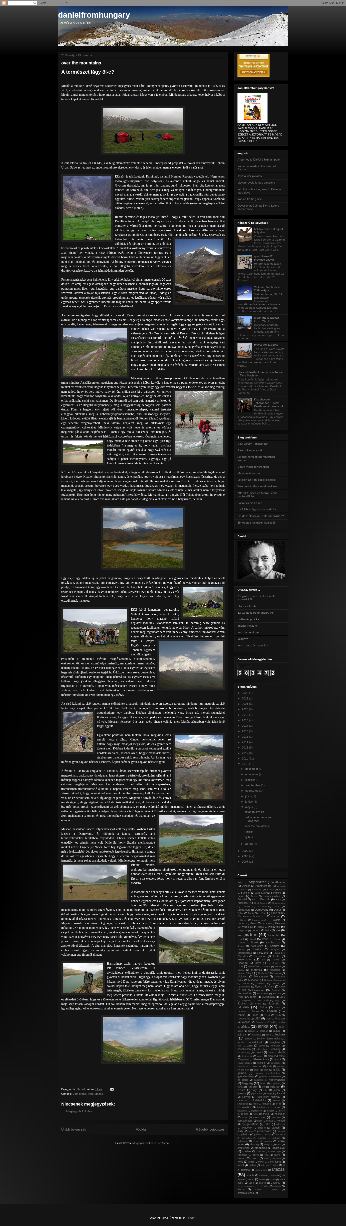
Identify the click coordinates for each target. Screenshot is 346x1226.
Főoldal (141, 1129)
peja (250, 1131)
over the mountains (256, 826)
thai (266, 1158)
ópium (275, 1189)
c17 (239, 1045)
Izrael (240, 939)
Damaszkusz (243, 910)
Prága (240, 997)
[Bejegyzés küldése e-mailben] (112, 1089)
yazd (251, 1183)
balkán (280, 1034)
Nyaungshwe (243, 986)
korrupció (266, 1104)
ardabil (251, 1031)
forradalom (242, 1066)
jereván (241, 1093)
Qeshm (251, 996)
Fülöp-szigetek (259, 920)
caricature (275, 1045)
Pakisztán (258, 990)
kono (255, 1104)
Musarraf (253, 980)
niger (259, 1121)
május (249, 807)
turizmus (265, 1165)
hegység (247, 1083)
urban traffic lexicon (266, 317)
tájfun (275, 1165)
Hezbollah (247, 926)
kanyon (246, 1097)
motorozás (259, 1117)
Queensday (268, 996)
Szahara (242, 1003)
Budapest (242, 903)
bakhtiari (242, 1034)
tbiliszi (254, 1158)
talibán (241, 1158)
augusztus (252, 790)
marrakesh (256, 1111)
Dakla (276, 906)
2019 (245, 714)
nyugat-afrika (250, 1124)
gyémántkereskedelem (270, 1076)
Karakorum (256, 946)
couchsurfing (243, 1052)
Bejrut (240, 896)
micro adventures (248, 632)
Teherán (271, 1011)
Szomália (274, 1003)
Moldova (242, 976)
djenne (244, 1059)
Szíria (263, 1007)
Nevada (261, 983)
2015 (245, 736)
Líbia (240, 966)
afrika (263, 1026)
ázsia (240, 1189)
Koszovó (262, 952)
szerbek (246, 1151)
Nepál (246, 983)
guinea (241, 1073)
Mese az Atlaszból (248, 473)
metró (255, 1114)
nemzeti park (244, 1120)
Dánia (251, 913)
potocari (281, 1131)
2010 (245, 763)
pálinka (257, 1134)
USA (257, 1018)
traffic (261, 1162)
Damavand (79, 1093)
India (268, 930)
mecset (270, 1111)
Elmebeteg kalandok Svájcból (256, 522)
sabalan (262, 1138)
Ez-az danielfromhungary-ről (255, 612)
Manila (278, 966)
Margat (240, 970)
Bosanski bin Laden (249, 503)
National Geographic (274, 980)
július (248, 796)
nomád (281, 1120)
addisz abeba (278, 1022)
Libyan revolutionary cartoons (256, 182)
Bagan (282, 889)
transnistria (274, 1161)
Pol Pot (277, 993)
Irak (278, 930)
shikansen (242, 1141)
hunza (240, 1087)
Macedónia (253, 966)
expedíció (276, 1063)
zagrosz (275, 1182)
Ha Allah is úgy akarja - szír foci (257, 509)
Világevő (242, 638)
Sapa (282, 997)
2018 (245, 720)
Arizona (281, 886)
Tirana (254, 1015)
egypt (278, 1059)
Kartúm (274, 945)
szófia (256, 1155)
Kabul (277, 939)
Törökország (243, 1018)
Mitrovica (275, 973)
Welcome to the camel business (257, 486)
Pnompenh (262, 993)
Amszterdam (263, 885)
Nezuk (276, 983)
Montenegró (261, 976)
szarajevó (279, 1147)
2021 (245, 703)
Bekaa (254, 896)
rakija (268, 1134)
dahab (271, 1052)
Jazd (253, 939)
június (249, 801)
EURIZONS (278, 913)
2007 (245, 861)
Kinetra (257, 949)
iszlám (241, 1090)
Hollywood (242, 930)
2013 (245, 747)
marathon (242, 1111)
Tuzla (278, 1015)
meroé (282, 1111)
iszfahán (275, 1086)
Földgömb (242, 920)
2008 (245, 856)
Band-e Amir (261, 893)
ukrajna (245, 1170)
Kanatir (240, 946)
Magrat (267, 966)
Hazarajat (266, 923)
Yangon (246, 1022)
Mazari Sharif (245, 973)
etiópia (261, 1062)
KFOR (265, 939)
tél (284, 1165)
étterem (258, 1189)
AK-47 (240, 882)
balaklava (256, 1034)
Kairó (254, 942)
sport (278, 1144)
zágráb (277, 1186)
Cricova (262, 906)
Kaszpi (240, 949)
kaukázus (242, 1100)
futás (269, 1066)
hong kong (276, 1083)
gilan (256, 1069)
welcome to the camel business (258, 819)
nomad (269, 1121)
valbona (263, 1175)
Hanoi (253, 923)
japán (277, 1090)
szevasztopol (274, 1151)
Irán (90, 1093)
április (249, 843)
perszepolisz (264, 1131)
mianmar (280, 1114)
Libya (258, 963)
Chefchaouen (260, 903)
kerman (276, 1100)
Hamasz (241, 923)
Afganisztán (257, 882)
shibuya (276, 1138)
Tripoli (267, 1015)
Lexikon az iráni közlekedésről (256, 479)
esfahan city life (254, 811)
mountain (276, 1117)
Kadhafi (241, 942)
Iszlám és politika (248, 619)
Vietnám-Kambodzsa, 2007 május (267, 288)
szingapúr (242, 1155)
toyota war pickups (266, 344)
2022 (245, 698)
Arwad (244, 889)
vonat (251, 1179)
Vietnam (280, 1018)
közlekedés (244, 1107)
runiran (248, 831)
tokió (240, 1161)
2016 (245, 731)
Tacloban (241, 1011)
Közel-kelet (244, 959)
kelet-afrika (259, 1100)
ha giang (242, 1080)
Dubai (240, 913)
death (281, 1052)
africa (245, 1026)
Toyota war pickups (249, 176)
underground (261, 1170)
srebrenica (243, 1148)
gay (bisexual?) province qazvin (264, 258)
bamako (248, 1038)
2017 (245, 725)
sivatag (254, 1144)
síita (267, 1155)
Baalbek (270, 889)
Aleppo (246, 886)
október (250, 779)
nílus (268, 1124)
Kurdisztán (260, 956)
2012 (245, 753)
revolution (247, 1138)
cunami (258, 1052)
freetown (257, 1066)
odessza (280, 1124)
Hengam (280, 923)
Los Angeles (274, 963)
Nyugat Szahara (264, 986)
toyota (251, 1162)
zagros (262, 1183)
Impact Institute (247, 625)
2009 (245, 850)
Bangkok (276, 892)
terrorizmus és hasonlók (252, 645)
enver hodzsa (244, 1063)
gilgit (266, 1069)
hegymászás (277, 1079)
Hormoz (256, 930)
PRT (244, 990)
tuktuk (252, 1165)
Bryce (278, 899)
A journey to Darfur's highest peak (258, 159)
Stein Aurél (263, 1000)
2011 (245, 758)
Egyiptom (273, 916)
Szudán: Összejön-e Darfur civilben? (260, 516)
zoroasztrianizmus (246, 1186)
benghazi (275, 1042)
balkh (268, 1034)
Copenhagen (278, 903)
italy (254, 1090)
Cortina (246, 906)
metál (266, 1114)
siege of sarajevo (262, 1141)
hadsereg (258, 1080)
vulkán (262, 1179)
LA (263, 959)
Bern (253, 899)
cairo (249, 1045)
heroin (263, 1083)
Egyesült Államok (252, 916)
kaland (281, 1093)
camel (262, 1045)
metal (244, 1114)
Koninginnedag (244, 953)
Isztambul (274, 935)
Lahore (276, 959)
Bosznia (265, 899)
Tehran (241, 1015)
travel (240, 1165)
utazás (99, 1093)
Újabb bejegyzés (73, 1129)
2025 (245, 692)
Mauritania (275, 970)
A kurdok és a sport (249, 450)
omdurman (247, 1128)
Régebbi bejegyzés (210, 1129)
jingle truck (256, 1093)
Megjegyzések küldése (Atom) (151, 1143)
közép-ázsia (263, 1107)
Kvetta (276, 956)
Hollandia (274, 926)
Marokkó (256, 969)
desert (260, 1056)
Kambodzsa (273, 942)
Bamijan (245, 892)
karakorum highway (268, 1097)
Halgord (276, 920)
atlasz (276, 1030)
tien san (277, 1158)
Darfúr (277, 909)
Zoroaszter (261, 1022)
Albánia (280, 882)
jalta (265, 1090)
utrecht (250, 1175)
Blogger (190, 1217)
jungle (269, 1093)
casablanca (244, 1049)
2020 (245, 709)
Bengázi (242, 899)
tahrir (277, 1154)
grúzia (276, 1069)
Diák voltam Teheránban (252, 443)
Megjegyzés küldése (79, 1111)
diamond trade (276, 1056)
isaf (264, 1087)
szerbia (260, 1151)
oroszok (262, 1128)
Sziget (258, 1003)
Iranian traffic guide (249, 199)
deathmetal (247, 1056)
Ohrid (282, 986)
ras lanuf (280, 1134)
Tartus (255, 1011)
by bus (248, 837)
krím (278, 1103)
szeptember (253, 785)
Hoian (261, 927)
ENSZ (262, 913)
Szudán (243, 1007)
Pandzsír (276, 990)
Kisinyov (275, 949)
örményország (245, 1193)
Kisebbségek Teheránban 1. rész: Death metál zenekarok (269, 403)
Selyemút (246, 1000)
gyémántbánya (245, 1076)
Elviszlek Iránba (247, 606)
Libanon (242, 962)
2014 (245, 742)
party (240, 1131)
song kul (268, 1144)
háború (252, 1086)
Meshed (262, 973)
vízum (273, 1179)
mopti (244, 1117)
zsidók (264, 1186)
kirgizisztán (242, 1104)
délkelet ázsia (260, 1059)
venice (274, 1175)
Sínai (277, 1007)
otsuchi (276, 1127)
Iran (239, 935)
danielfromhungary (94, 14)
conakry (276, 1049)
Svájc (277, 1000)
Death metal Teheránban (253, 466)
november (252, 774)
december (252, 768)
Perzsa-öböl (244, 993)
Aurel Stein (256, 889)
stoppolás (261, 1147)
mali (277, 1107)
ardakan (264, 1031)
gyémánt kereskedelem (267, 1073)
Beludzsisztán (272, 896)
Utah (268, 1018)
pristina (245, 1134)
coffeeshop (261, 1049)
